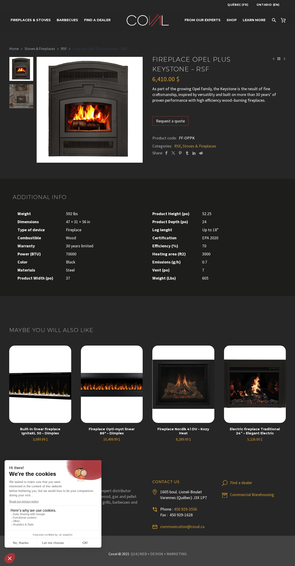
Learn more (254, 20)
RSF (64, 48)
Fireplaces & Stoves (31, 20)
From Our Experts (203, 20)
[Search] (273, 20)
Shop (232, 20)
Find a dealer (97, 20)
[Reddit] (201, 153)
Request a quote (170, 121)
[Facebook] (166, 153)
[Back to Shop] (279, 59)
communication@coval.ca (182, 526)
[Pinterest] (180, 153)
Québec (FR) (237, 4)
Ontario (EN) (268, 4)
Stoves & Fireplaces (40, 48)
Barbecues (67, 20)
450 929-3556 (185, 509)
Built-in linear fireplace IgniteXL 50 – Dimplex (40, 431)
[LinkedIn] (194, 153)
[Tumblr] (187, 153)
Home (14, 48)
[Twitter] (173, 153)
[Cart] (285, 20)
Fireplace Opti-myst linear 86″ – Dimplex (112, 431)
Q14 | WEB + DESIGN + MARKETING (159, 554)
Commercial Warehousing (252, 494)
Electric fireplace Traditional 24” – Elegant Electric (255, 431)
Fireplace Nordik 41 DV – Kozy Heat (183, 431)
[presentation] (42, 110)
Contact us (166, 482)
